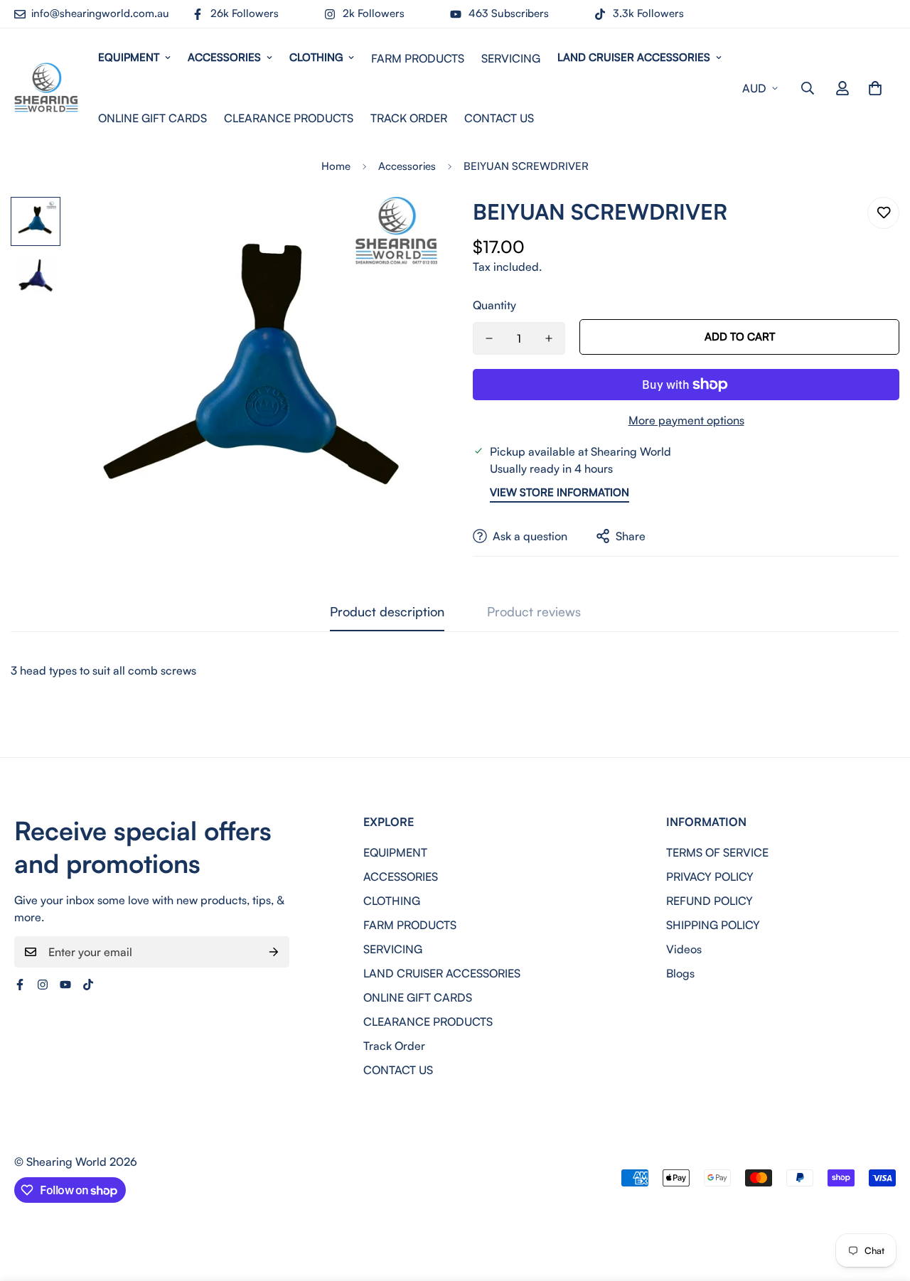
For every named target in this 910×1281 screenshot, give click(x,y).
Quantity (494, 305)
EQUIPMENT (128, 57)
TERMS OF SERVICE (717, 852)
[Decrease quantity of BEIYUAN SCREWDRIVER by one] (489, 338)
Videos (684, 949)
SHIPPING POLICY (713, 925)
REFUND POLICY (709, 901)
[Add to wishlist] (883, 213)
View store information (559, 492)
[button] (875, 88)
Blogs (680, 973)
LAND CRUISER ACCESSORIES (633, 57)
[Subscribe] (273, 952)
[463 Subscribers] (65, 984)
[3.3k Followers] (88, 984)
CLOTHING (316, 57)
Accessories (407, 166)
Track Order (408, 118)
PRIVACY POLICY (710, 876)
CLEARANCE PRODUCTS (288, 118)
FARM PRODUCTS (417, 58)
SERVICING (510, 58)
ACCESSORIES (224, 57)
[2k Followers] (42, 984)
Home (335, 166)
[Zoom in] (407, 227)
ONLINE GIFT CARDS (152, 118)
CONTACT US (499, 118)
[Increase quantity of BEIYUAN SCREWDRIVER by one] (548, 338)
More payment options (686, 420)
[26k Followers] (20, 984)
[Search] (807, 88)
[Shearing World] (46, 88)
